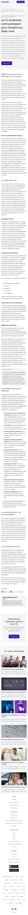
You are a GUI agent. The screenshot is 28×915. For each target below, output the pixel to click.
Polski (23, 886)
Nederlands (12, 886)
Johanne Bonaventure (12, 15)
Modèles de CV (14, 815)
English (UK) (14, 880)
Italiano (22, 883)
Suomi (4, 893)
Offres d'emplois (14, 805)
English (7, 880)
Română (23, 890)
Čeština (7, 896)
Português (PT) (14, 890)
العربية (23, 899)
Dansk (16, 876)
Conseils (14, 826)
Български (20, 896)
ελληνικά (13, 896)
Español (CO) (7, 883)
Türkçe (23, 893)
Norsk (18, 886)
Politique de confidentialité (14, 844)
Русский (5, 899)
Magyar (5, 886)
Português (6, 890)
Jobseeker (22, 581)
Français (15, 883)
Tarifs (14, 838)
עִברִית (18, 899)
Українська (12, 899)
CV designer (4, 9)
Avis (14, 856)
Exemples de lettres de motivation (14, 823)
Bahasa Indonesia (8, 876)
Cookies (14, 847)
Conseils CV (13, 9)
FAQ (14, 833)
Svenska (10, 893)
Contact (14, 836)
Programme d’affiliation (14, 859)
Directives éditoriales (14, 862)
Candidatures (14, 808)
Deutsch (22, 876)
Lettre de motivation (14, 802)
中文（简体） (10, 903)
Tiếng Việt (17, 893)
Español (21, 880)
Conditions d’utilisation (14, 841)
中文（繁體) (18, 903)
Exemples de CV (14, 817)
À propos (14, 854)
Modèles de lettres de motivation (14, 820)
